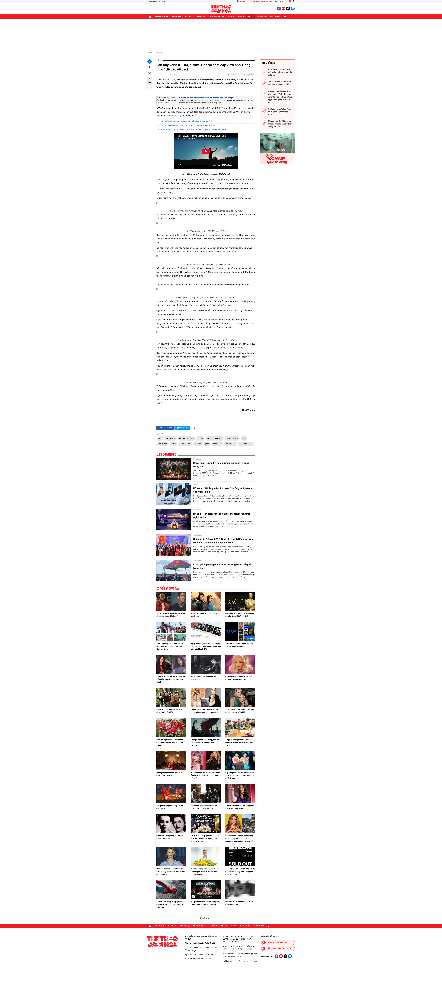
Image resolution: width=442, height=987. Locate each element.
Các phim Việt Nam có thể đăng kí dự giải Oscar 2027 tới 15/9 (239, 614)
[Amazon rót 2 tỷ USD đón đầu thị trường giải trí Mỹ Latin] (240, 631)
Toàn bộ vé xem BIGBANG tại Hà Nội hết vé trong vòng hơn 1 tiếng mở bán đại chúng (240, 871)
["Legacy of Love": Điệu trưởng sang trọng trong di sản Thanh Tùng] (206, 889)
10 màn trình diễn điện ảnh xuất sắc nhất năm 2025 (279, 82)
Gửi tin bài (279, 1)
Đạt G (173, 444)
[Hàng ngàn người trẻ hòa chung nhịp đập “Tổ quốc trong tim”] (173, 469)
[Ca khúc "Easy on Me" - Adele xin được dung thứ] (240, 889)
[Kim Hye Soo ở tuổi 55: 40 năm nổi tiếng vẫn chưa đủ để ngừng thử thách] (171, 664)
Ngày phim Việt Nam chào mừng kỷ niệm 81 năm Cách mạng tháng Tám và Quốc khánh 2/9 (206, 646)
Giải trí (159, 52)
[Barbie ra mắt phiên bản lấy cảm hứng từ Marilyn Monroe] (240, 664)
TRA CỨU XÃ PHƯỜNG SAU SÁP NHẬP (261, 1)
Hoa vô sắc (162, 444)
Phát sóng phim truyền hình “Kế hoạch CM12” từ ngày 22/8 (204, 806)
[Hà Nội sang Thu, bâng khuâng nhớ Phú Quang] (206, 664)
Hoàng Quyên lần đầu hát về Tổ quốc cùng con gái (169, 774)
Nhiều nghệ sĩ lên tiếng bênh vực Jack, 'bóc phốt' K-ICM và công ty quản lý (186, 121)
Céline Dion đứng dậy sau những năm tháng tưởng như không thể (204, 710)
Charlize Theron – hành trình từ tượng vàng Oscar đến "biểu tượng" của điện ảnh (171, 871)
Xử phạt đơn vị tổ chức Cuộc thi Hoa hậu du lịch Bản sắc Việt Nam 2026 (239, 742)
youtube (198, 444)
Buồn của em (185, 444)
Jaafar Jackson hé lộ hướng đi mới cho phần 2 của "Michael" (170, 614)
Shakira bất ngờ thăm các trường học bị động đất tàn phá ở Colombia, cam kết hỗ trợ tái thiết (239, 838)
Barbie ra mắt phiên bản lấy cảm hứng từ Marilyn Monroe (238, 677)
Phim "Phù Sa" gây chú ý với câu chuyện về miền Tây (169, 710)
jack (207, 444)
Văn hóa (230, 17)
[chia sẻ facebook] (149, 67)
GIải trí (250, 17)
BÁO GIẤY (243, 1)
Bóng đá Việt (201, 17)
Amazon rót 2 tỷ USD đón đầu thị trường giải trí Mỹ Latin (239, 644)
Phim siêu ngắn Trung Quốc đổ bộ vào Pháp (205, 614)
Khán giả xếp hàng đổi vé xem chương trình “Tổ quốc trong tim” (222, 566)
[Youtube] (290, 1)
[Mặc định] (149, 82)
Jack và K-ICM (187, 235)
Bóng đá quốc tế (217, 17)
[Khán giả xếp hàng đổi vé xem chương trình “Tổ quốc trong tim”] (173, 570)
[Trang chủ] (150, 16)
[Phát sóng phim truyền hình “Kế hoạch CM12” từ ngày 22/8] (206, 793)
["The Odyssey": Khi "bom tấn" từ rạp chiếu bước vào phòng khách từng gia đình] (171, 631)
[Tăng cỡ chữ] (149, 78)
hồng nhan (217, 444)
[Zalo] (293, 8)
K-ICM (200, 438)
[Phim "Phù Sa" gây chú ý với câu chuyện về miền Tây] (171, 697)
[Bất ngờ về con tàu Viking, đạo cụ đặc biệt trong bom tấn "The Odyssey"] (206, 727)
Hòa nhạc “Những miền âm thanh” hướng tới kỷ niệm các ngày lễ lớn (222, 490)
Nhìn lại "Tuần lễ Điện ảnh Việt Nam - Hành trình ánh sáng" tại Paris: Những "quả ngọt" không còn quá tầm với (280, 97)
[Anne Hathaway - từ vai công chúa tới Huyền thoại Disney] (240, 793)
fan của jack (230, 444)
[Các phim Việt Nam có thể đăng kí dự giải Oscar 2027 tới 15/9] (240, 601)
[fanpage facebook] (279, 8)
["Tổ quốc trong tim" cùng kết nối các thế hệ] (171, 793)
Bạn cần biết (275, 17)
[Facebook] (285, 1)
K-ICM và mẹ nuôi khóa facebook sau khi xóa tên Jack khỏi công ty (206, 98)
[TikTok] (294, 1)
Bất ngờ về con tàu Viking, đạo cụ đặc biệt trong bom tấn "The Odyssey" (205, 742)
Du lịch (241, 17)
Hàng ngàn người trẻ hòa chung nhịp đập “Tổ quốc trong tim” (221, 465)
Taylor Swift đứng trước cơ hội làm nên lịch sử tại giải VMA (239, 710)
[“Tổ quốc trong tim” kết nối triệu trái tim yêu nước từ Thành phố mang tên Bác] (206, 856)
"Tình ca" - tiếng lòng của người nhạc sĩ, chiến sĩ (169, 837)
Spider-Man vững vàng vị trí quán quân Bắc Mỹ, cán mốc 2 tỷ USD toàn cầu (170, 904)
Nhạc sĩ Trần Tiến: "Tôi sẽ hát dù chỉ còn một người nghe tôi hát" (221, 515)
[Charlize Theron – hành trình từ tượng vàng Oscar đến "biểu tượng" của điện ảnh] (171, 856)
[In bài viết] (149, 72)
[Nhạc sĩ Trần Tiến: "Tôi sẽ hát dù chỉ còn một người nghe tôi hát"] (173, 519)
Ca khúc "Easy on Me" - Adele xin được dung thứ (239, 903)
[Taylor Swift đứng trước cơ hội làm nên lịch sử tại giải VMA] (240, 697)
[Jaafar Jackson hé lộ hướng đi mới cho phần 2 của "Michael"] (171, 601)
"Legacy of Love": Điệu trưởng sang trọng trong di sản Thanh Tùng (206, 903)
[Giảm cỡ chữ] (149, 87)
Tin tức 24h (176, 17)
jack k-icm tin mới (186, 438)
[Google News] (241, 75)
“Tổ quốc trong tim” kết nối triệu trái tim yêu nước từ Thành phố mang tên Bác (204, 871)
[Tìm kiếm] (149, 9)
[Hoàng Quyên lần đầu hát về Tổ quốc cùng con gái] (171, 760)
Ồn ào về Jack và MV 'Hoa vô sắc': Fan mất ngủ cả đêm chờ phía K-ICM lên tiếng (188, 125)
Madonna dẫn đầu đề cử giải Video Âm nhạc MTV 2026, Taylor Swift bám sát (205, 775)
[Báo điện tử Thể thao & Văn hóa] (221, 8)
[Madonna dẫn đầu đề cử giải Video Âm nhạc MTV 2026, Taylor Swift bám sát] (206, 760)
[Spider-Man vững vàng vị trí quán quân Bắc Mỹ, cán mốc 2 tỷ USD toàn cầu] (171, 889)
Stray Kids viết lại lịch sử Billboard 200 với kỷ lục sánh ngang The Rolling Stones (205, 838)
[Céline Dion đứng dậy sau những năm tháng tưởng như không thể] (206, 697)
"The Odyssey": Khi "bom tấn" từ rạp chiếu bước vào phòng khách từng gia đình (170, 646)
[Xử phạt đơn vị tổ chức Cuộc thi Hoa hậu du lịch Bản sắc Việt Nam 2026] (240, 727)
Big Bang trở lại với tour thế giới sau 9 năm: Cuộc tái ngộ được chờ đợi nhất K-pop (240, 775)
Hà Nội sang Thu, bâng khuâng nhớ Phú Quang (205, 677)
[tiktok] (288, 8)
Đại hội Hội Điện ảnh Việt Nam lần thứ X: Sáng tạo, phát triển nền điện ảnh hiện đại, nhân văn (223, 541)
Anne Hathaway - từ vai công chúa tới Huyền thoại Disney (239, 806)
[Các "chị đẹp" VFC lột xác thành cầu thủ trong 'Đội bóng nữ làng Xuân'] (171, 727)
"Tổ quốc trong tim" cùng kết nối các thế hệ (169, 806)
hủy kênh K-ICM (246, 444)
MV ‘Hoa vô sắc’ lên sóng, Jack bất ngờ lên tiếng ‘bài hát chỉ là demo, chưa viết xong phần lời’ (193, 130)
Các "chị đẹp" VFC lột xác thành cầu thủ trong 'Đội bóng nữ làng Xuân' (169, 742)
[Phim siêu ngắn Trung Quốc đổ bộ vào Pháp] (206, 601)
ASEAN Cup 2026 (161, 17)
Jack (199, 79)
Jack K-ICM (170, 438)
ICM (243, 438)
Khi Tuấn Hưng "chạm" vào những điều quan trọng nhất (279, 112)
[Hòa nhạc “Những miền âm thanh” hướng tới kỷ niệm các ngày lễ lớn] (173, 494)
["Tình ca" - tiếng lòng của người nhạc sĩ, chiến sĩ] (171, 823)
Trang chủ (151, 52)
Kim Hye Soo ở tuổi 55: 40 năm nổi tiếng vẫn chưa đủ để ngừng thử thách (170, 679)
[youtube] (283, 8)
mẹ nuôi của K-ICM (214, 438)
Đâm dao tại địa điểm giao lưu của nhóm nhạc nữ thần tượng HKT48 (280, 124)
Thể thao (188, 17)
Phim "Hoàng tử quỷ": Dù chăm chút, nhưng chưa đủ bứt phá (280, 72)
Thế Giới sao (261, 17)
